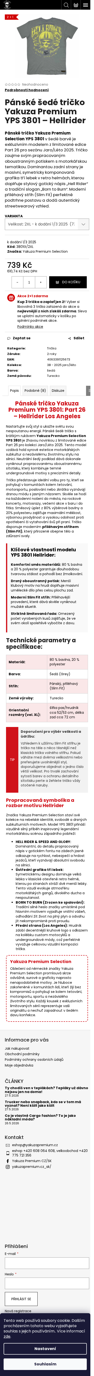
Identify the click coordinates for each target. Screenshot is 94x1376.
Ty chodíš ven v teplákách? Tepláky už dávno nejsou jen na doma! (46, 1090)
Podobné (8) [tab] (35, 390)
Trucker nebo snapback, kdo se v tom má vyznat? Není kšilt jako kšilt (43, 1104)
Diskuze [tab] (58, 390)
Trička (51, 348)
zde (7, 1336)
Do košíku (71, 282)
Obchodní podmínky (22, 1054)
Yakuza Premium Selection (45, 251)
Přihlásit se (21, 1299)
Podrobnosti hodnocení (27, 90)
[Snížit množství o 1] (17, 282)
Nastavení (45, 1348)
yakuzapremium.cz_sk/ (31, 1166)
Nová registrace (18, 1311)
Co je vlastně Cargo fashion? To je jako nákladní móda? (40, 1117)
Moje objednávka (19, 1065)
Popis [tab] (14, 390)
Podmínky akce (30, 326)
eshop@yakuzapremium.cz (35, 1145)
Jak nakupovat (17, 1048)
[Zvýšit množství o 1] (41, 282)
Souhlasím (45, 1364)
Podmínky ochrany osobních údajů (34, 1059)
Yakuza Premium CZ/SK (32, 1160)
